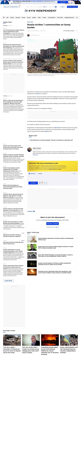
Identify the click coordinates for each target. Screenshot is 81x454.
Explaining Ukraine (69, 17)
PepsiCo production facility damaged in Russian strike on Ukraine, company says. (13, 156)
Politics (12, 17)
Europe (29, 17)
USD (74, 173)
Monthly (33, 173)
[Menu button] (3, 17)
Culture (44, 17)
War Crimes (60, 17)
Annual (40, 173)
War (7, 17)
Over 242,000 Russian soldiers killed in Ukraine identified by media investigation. (13, 32)
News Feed (30, 22)
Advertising (39, 6)
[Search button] (77, 17)
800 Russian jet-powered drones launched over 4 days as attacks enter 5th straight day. (13, 46)
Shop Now (63, 2)
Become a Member (72, 6)
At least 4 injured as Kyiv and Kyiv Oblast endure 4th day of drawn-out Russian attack (13, 62)
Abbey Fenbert (36, 35)
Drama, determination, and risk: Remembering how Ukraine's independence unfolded (69, 350)
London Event (51, 6)
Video (39, 17)
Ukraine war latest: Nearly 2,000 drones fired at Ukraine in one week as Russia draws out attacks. (13, 147)
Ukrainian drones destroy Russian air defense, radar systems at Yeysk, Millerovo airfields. (13, 196)
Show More (8, 280)
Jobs (35, 6)
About (28, 6)
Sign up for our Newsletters (11, 6)
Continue (33, 183)
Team (32, 6)
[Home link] (40, 11)
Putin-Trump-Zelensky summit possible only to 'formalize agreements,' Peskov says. (11, 169)
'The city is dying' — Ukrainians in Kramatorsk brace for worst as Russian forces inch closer (12, 350)
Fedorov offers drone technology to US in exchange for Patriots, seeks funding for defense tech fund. (13, 102)
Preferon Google (69, 30)
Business (18, 17)
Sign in (57, 227)
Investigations (51, 17)
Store (46, 6)
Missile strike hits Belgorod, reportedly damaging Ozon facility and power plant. (12, 187)
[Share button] (76, 30)
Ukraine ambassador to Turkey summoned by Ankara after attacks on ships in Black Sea (13, 251)
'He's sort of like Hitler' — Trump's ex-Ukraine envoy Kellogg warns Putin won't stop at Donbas (30, 350)
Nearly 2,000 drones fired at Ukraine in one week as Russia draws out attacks (13, 267)
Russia (23, 17)
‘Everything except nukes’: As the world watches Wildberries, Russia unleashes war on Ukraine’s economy (50, 351)
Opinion (34, 17)
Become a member (52, 223)
